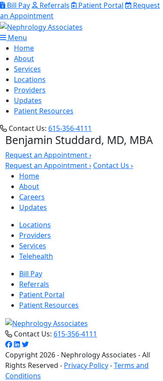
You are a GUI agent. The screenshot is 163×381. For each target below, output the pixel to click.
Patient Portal (100, 5)
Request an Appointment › (48, 155)
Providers (30, 90)
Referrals (54, 5)
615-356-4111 (70, 128)
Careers (32, 197)
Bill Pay (17, 5)
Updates (28, 100)
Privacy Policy (86, 365)
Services (27, 69)
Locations (30, 79)
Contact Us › (113, 165)
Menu (16, 37)
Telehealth (36, 256)
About (24, 58)
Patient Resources (43, 111)
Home (24, 48)
